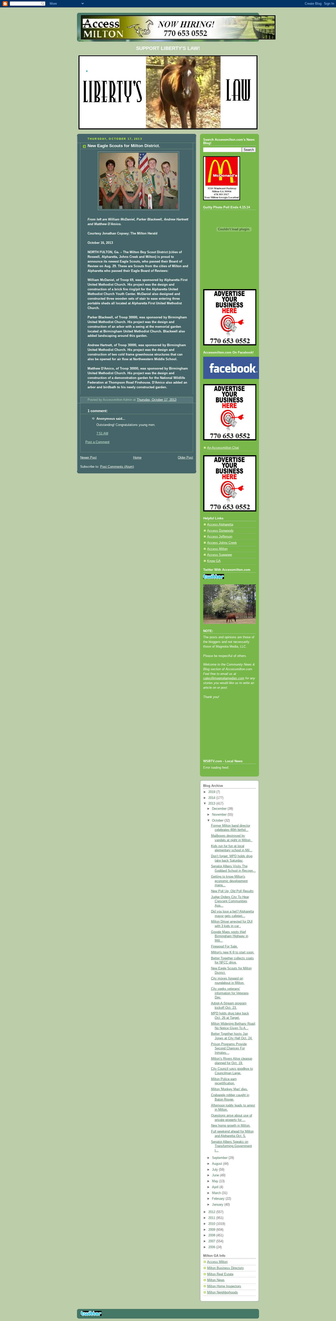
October (218, 820)
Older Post (185, 457)
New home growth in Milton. (230, 1125)
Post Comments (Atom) (117, 466)
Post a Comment (97, 442)
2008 (212, 1235)
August (217, 1164)
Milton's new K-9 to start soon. (232, 952)
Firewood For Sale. (224, 946)
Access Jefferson (219, 536)
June (216, 1175)
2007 (212, 1241)
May (215, 1181)
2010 (212, 1224)
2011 (212, 1218)
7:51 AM (102, 433)
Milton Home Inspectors (224, 1286)
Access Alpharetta (220, 524)
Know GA (214, 561)
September (220, 1158)
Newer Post (88, 457)
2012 (212, 1212)
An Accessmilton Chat (223, 448)
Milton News (216, 1280)
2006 (212, 1247)
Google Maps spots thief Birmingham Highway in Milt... (229, 936)
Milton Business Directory (225, 1268)
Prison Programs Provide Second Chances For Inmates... (229, 1048)
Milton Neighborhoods (222, 1292)
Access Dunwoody (220, 530)
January (218, 1204)
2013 (212, 803)
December (220, 808)
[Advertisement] (225, 735)
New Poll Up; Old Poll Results (232, 891)
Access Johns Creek (222, 542)
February (219, 1198)
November (220, 814)
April (215, 1187)
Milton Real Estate (220, 1274)
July (215, 1169)
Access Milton (217, 549)
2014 (212, 798)
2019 (212, 792)
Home (137, 457)
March (217, 1193)
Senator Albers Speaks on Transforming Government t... (231, 1146)
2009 (212, 1229)
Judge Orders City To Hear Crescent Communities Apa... (230, 901)
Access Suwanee (219, 555)
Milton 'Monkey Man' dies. (229, 1089)
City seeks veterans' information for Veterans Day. (230, 993)
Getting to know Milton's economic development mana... (229, 881)
